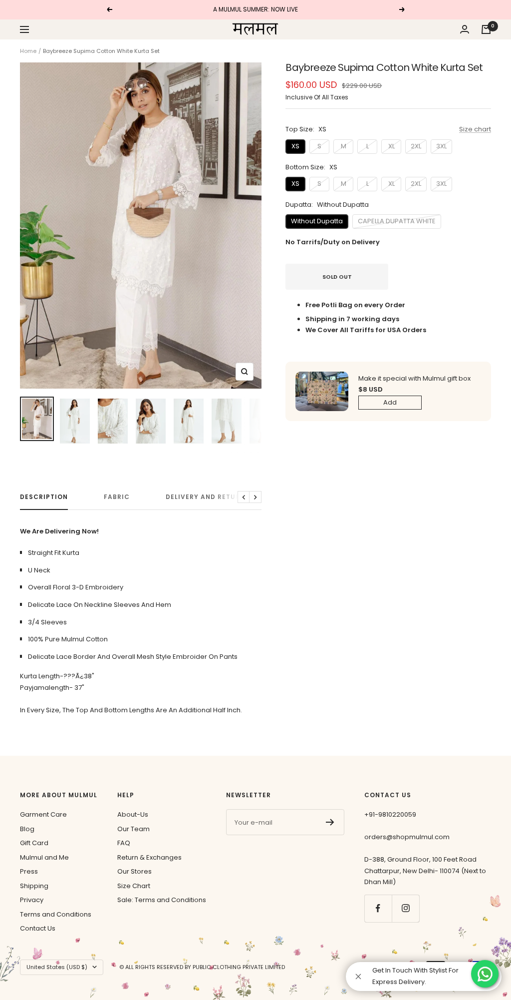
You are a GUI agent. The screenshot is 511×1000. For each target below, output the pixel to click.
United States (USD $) (56, 967)
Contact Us (37, 928)
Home (28, 51)
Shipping (34, 886)
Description (44, 497)
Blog (27, 829)
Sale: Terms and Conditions (161, 900)
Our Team (133, 829)
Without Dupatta (317, 221)
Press (29, 871)
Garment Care (43, 814)
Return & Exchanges (149, 857)
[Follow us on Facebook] (378, 908)
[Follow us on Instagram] (405, 908)
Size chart (475, 129)
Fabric (117, 497)
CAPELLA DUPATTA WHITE (397, 221)
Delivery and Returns (208, 497)
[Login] (464, 29)
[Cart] (486, 29)
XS (295, 146)
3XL (441, 146)
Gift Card (34, 843)
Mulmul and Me (44, 857)
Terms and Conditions (55, 914)
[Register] (330, 822)
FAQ (123, 843)
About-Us (132, 814)
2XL (416, 146)
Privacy (31, 900)
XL (391, 146)
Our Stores (134, 871)
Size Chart (133, 886)
